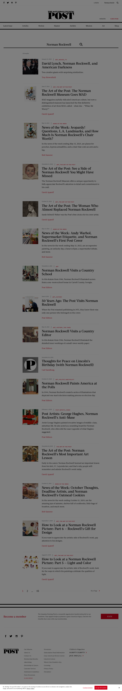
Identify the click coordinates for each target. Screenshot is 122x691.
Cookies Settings (88, 687)
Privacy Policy (30, 688)
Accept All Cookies (100, 687)
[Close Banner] (119, 688)
